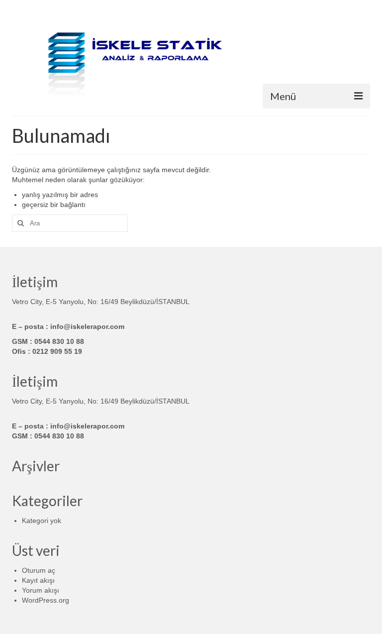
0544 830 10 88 (59, 341)
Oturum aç (38, 570)
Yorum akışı (40, 590)
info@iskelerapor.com (87, 326)
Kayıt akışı (38, 580)
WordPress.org (45, 600)
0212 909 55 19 (57, 351)
